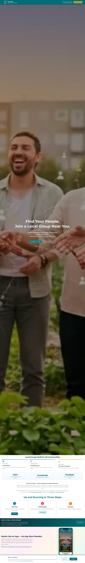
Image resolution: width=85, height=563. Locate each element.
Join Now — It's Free (35, 241)
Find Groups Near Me (67, 2)
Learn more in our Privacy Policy (26, 560)
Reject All (65, 559)
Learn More (80, 522)
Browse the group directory (36, 492)
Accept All (73, 559)
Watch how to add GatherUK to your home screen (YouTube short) (16, 546)
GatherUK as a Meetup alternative (57, 492)
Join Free (14, 513)
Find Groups (42, 512)
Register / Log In (77, 2)
